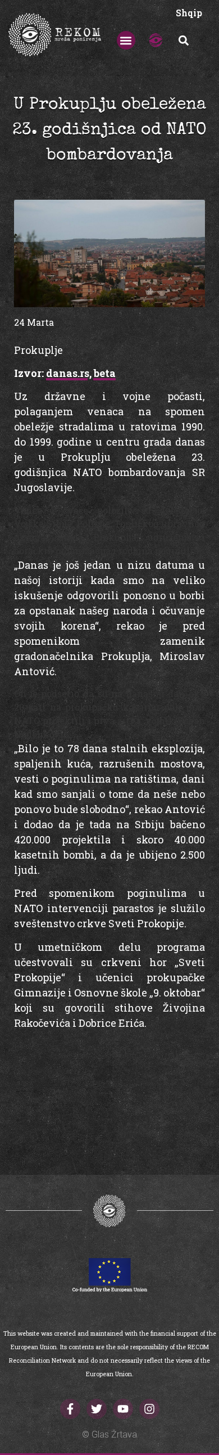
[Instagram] (149, 1409)
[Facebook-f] (70, 1409)
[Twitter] (96, 1409)
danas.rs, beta (81, 373)
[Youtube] (123, 1409)
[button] (126, 40)
